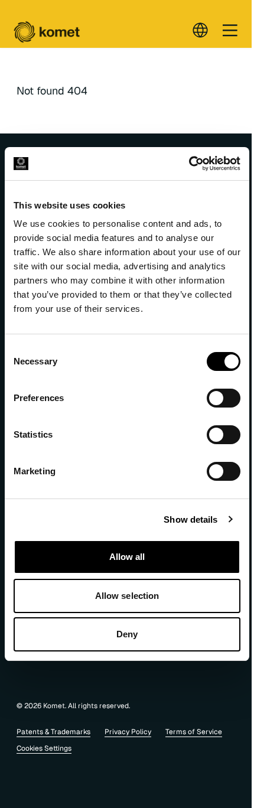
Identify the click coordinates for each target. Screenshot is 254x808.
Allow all (127, 557)
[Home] (46, 32)
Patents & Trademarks (53, 732)
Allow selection (127, 596)
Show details (190, 519)
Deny (127, 634)
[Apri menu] (230, 30)
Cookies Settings (44, 748)
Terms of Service (193, 732)
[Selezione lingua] (200, 30)
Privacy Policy (128, 732)
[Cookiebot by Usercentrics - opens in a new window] (188, 163)
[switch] (223, 398)
